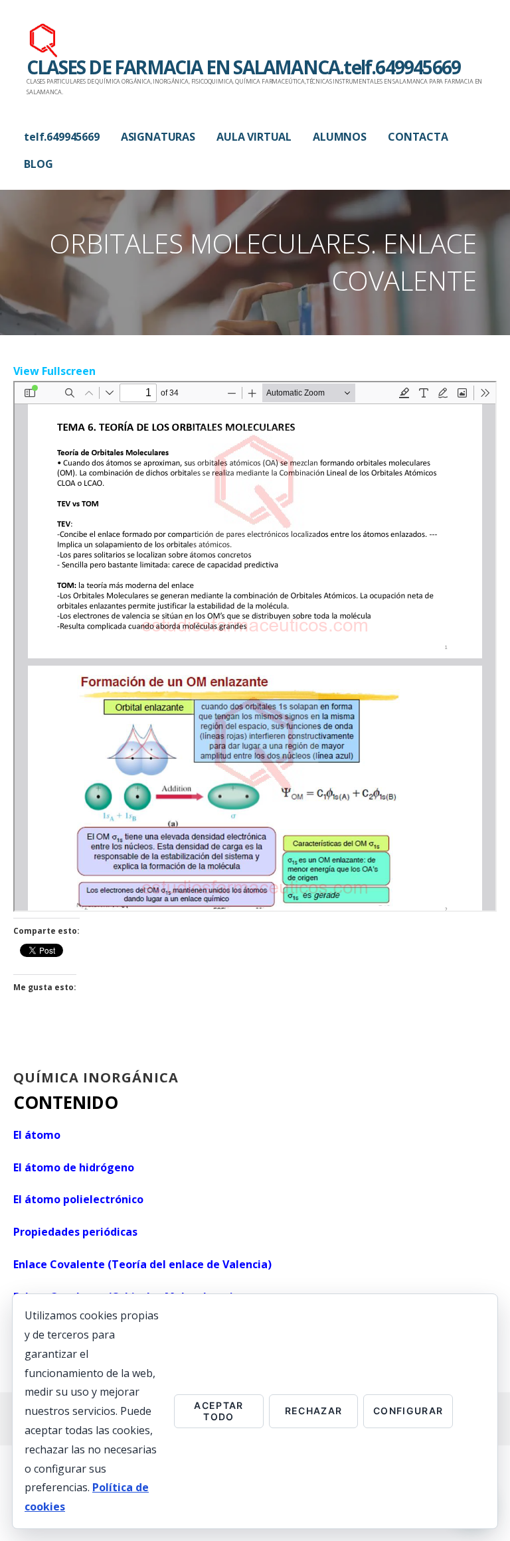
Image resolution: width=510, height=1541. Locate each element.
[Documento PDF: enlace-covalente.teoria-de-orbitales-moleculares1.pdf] (255, 646)
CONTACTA (418, 136)
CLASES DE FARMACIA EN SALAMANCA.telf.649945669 (243, 67)
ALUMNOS (340, 136)
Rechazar (314, 1410)
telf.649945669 (62, 136)
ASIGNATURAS (158, 136)
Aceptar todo (218, 1411)
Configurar (408, 1410)
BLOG (38, 164)
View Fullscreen (54, 371)
